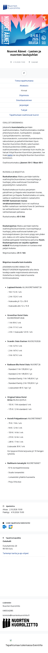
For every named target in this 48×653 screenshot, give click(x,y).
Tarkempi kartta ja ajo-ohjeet (16, 553)
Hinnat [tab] (24, 90)
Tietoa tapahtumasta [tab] (24, 80)
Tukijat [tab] (24, 110)
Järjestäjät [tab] (24, 105)
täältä (9, 155)
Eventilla (37, 645)
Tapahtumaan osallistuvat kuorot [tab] (24, 115)
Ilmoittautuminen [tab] (24, 100)
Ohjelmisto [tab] (24, 95)
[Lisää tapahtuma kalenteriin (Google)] (10, 526)
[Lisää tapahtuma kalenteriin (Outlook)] (5, 526)
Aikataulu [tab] (24, 85)
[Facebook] (24, 73)
